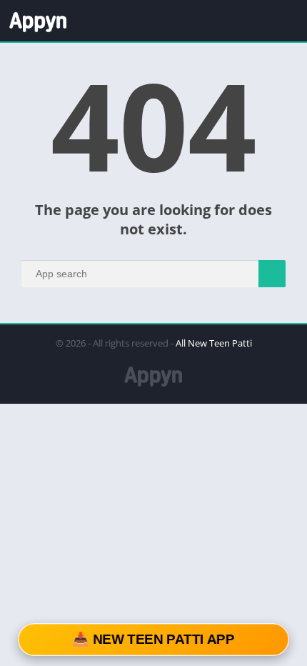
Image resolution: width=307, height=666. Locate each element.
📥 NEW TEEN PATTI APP (153, 639)
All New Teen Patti (214, 343)
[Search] (272, 273)
